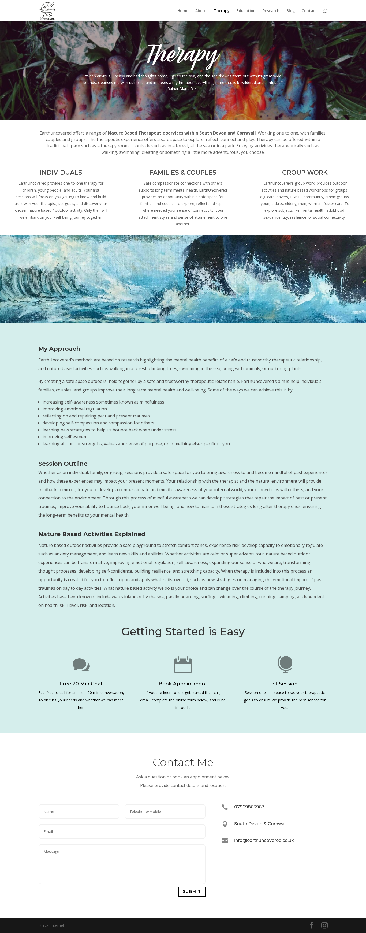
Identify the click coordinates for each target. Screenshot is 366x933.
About (201, 11)
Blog (290, 11)
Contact (309, 11)
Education (246, 11)
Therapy (222, 11)
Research (271, 11)
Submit (192, 891)
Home (182, 11)
